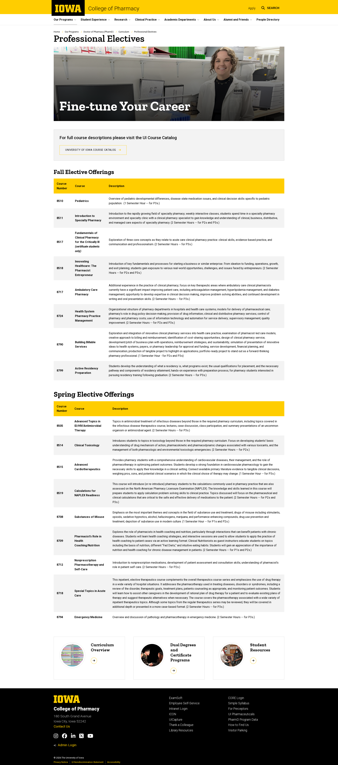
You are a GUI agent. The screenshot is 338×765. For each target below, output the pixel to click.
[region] (169, 279)
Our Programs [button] (63, 19)
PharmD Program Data (243, 719)
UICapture (175, 719)
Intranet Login (178, 708)
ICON (172, 714)
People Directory (267, 19)
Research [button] (120, 19)
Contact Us (62, 726)
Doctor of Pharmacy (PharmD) (99, 31)
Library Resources (181, 730)
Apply (251, 8)
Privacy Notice (61, 762)
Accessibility (113, 762)
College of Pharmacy (113, 8)
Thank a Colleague (181, 725)
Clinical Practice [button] (146, 19)
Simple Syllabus (238, 703)
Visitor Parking (237, 730)
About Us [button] (210, 19)
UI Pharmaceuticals (241, 714)
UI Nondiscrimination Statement (88, 762)
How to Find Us (238, 725)
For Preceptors (238, 708)
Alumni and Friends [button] (236, 19)
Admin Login (67, 745)
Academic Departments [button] (180, 19)
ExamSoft (175, 698)
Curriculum (123, 31)
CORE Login (236, 698)
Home (57, 31)
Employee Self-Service (184, 703)
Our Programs (72, 31)
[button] (270, 7)
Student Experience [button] (94, 19)
